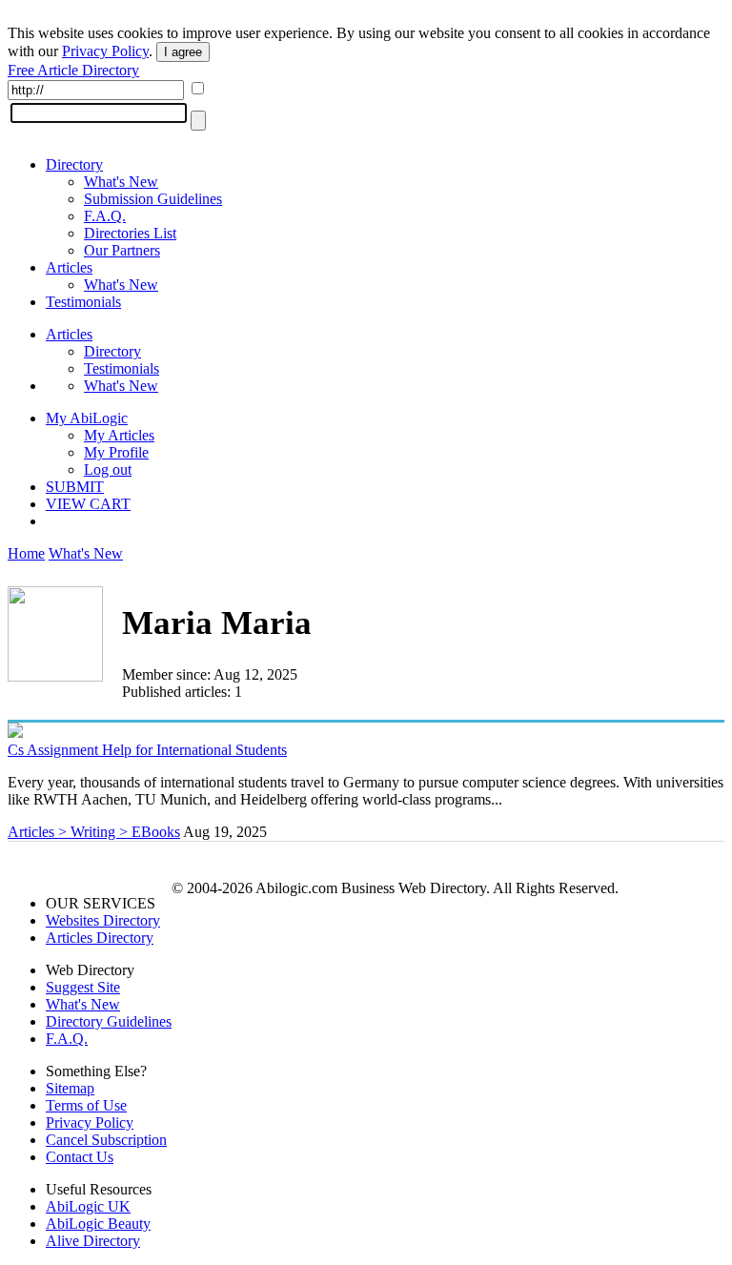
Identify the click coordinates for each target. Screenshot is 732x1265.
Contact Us (79, 1157)
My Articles (119, 435)
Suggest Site (83, 987)
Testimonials (83, 302)
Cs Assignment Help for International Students (147, 750)
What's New (121, 181)
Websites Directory (103, 920)
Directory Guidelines (109, 1021)
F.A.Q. (105, 216)
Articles (69, 267)
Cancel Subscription (106, 1140)
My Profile (116, 452)
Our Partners (122, 250)
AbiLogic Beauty (98, 1223)
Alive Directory (93, 1241)
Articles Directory (99, 937)
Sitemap (70, 1088)
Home (26, 553)
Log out (108, 469)
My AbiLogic (87, 418)
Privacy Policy (105, 51)
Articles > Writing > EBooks (94, 832)
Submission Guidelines (153, 199)
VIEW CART (88, 504)
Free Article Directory (73, 70)
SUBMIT (75, 487)
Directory (74, 164)
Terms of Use (86, 1105)
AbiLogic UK (88, 1206)
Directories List (130, 233)
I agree (183, 52)
